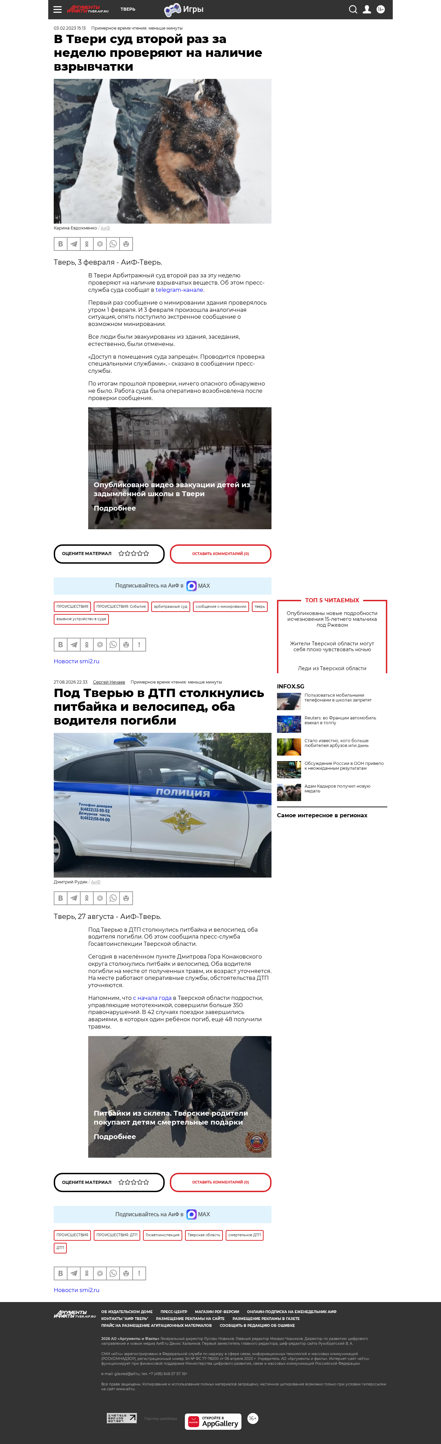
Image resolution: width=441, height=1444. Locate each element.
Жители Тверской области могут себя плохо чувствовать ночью (332, 647)
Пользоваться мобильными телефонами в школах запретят (338, 698)
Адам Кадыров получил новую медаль (337, 788)
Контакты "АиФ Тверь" (124, 1319)
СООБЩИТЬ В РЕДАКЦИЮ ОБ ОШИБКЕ (257, 1325)
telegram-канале (179, 290)
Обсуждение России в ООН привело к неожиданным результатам (344, 766)
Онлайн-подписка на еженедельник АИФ (292, 1312)
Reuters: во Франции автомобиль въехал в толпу (340, 720)
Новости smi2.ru (77, 661)
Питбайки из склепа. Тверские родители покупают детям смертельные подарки (171, 1117)
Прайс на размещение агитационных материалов (156, 1325)
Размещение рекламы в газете (266, 1319)
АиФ (105, 228)
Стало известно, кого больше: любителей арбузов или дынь (337, 743)
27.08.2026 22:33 (71, 682)
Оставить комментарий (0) (220, 554)
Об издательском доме (127, 1312)
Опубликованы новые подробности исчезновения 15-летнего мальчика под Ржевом (332, 619)
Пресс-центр (174, 1312)
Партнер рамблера (160, 1418)
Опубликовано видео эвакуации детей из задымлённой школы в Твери (172, 489)
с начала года (152, 998)
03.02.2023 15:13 (70, 28)
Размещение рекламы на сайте (190, 1319)
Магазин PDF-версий (217, 1312)
